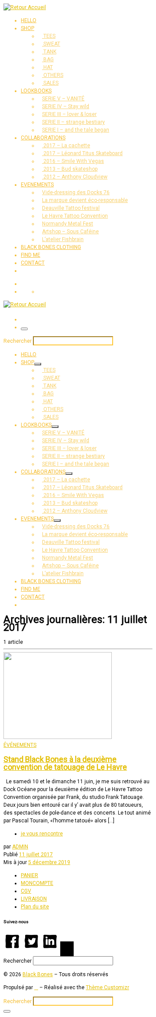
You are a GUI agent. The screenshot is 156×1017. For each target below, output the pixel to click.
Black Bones (38, 974)
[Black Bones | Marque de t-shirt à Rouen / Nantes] (24, 7)
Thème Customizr (107, 987)
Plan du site (35, 907)
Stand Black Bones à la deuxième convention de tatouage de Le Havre (65, 763)
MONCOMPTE (37, 883)
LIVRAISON (34, 899)
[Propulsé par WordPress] (36, 987)
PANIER (29, 875)
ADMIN (20, 847)
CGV (26, 891)
